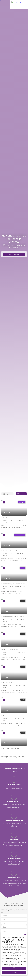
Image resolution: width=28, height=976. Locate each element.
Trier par (4, 493)
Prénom (5, 915)
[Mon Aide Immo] (19, 4)
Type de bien (5, 929)
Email (4, 923)
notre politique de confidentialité (9, 966)
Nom (4, 919)
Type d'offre (5, 926)
